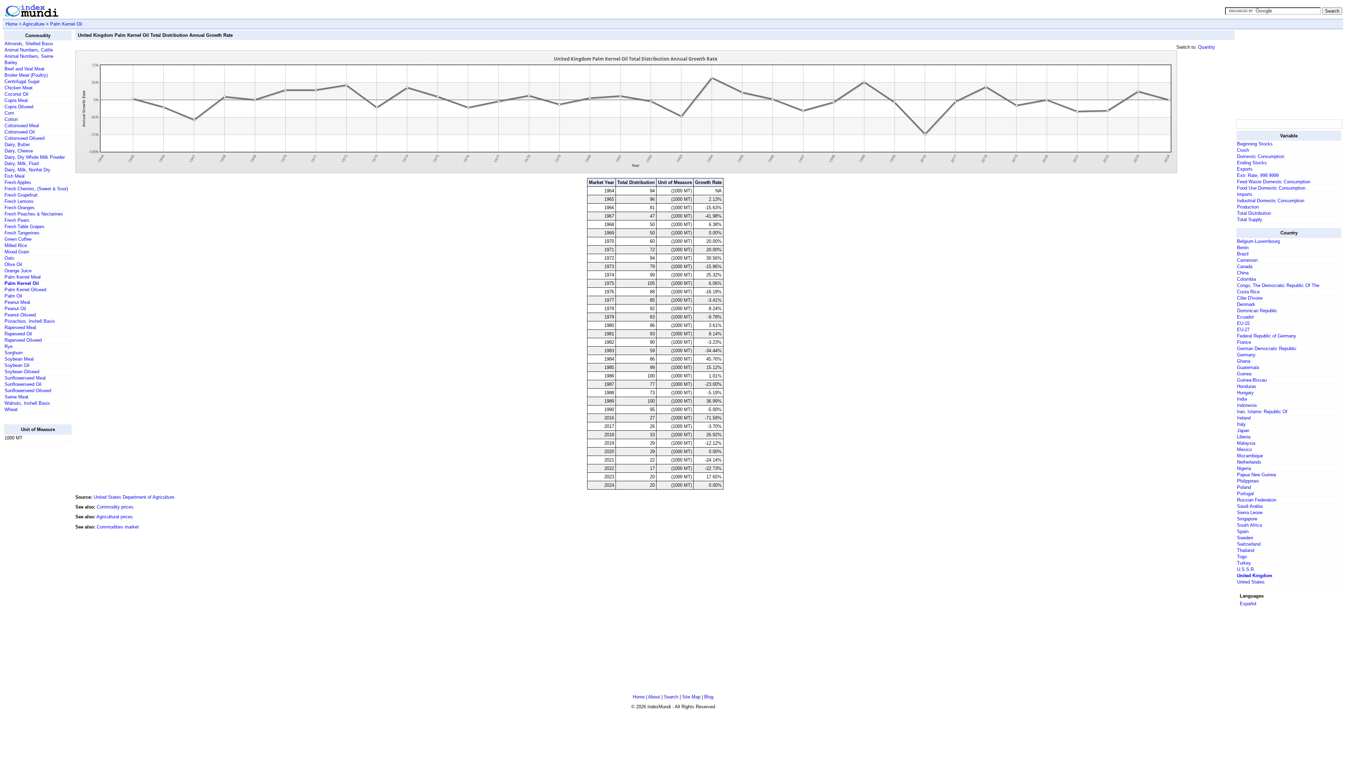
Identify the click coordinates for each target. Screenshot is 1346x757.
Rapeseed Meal (20, 327)
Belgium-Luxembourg (1258, 241)
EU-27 (1243, 329)
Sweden (1245, 537)
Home (12, 24)
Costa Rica (1248, 291)
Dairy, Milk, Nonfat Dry (27, 169)
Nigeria (1244, 468)
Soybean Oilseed (22, 371)
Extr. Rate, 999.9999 (1258, 175)
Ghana (1243, 361)
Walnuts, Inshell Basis (27, 403)
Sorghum (14, 352)
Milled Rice (16, 245)
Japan (1243, 430)
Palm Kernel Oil (66, 24)
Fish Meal (15, 176)
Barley (11, 62)
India (1242, 399)
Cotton (11, 119)
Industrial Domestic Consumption (1270, 200)
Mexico (1244, 449)
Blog (708, 697)
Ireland (1244, 418)
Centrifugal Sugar (22, 81)
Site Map (691, 697)
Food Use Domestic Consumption (1271, 188)
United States (1251, 582)
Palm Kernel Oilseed (25, 289)
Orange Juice (18, 270)
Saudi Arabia (1250, 506)
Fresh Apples (18, 182)
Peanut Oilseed (20, 315)
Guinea (1244, 373)
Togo (1242, 556)
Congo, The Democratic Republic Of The (1278, 285)
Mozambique (1250, 455)
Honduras (1246, 386)
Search (671, 697)
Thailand (1245, 550)
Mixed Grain (17, 251)
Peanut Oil (15, 308)
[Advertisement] (32, 552)
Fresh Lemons (19, 201)
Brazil (1243, 254)
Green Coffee (18, 239)
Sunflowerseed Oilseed (28, 390)
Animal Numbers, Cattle (29, 50)
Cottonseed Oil (20, 132)
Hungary (1245, 392)
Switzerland (1248, 544)
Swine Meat (16, 397)
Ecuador (1245, 317)
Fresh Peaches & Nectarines (34, 214)
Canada (1244, 266)
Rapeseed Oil (18, 333)
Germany (1246, 354)
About (654, 697)
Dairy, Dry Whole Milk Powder (35, 157)
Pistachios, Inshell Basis (30, 321)
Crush (1243, 150)
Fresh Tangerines (22, 233)
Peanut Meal (17, 302)
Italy (1241, 424)
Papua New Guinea (1256, 474)
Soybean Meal (19, 359)
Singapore (1247, 518)
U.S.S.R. (1246, 569)
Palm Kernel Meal (23, 277)
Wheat (11, 409)
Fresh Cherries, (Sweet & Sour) (36, 188)
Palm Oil (13, 296)
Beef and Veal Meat (25, 68)
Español (1248, 603)
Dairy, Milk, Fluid (22, 163)
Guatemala (1248, 367)
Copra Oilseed (19, 106)
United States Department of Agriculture (134, 497)
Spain (1243, 531)
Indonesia (1247, 405)
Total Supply (1249, 219)
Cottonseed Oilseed (25, 138)
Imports (1244, 194)
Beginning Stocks (1255, 143)
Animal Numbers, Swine (29, 56)
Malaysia (1246, 443)
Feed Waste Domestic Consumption (1273, 181)
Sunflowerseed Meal (25, 378)
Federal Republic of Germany (1266, 336)
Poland (1244, 487)
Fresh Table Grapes (25, 226)
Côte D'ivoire (1250, 298)
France (1244, 342)
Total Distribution (1254, 213)
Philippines (1248, 481)
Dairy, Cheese (19, 151)
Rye (9, 346)
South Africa (1249, 525)
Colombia (1246, 279)
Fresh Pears (17, 220)
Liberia (1243, 436)
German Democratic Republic (1267, 348)
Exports (1245, 169)
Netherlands (1249, 462)
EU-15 (1243, 323)
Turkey (1244, 563)
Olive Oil (13, 264)
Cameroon (1247, 260)
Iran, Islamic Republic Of (1262, 411)
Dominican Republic (1257, 310)
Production (1248, 207)
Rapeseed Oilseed (23, 340)
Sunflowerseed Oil (23, 384)
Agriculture (34, 24)
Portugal (1245, 493)
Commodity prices (115, 507)
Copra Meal (16, 100)
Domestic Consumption (1260, 156)
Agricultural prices (114, 516)
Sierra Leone (1250, 512)
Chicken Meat (19, 87)
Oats (9, 258)
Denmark (1246, 304)
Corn (9, 113)
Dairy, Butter (17, 144)
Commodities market (118, 527)
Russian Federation (1256, 500)
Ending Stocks (1252, 162)
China (1243, 272)
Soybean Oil (17, 365)
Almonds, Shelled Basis (29, 43)
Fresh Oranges (20, 207)
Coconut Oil (16, 94)
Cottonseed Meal (22, 125)
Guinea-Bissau (1252, 380)
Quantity (1206, 47)
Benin (1243, 247)
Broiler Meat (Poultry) (26, 75)
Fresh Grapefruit (21, 195)
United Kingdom (1254, 575)
